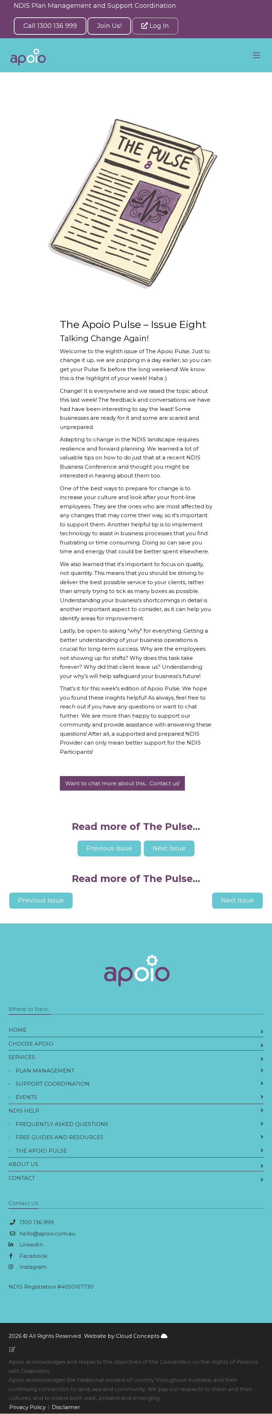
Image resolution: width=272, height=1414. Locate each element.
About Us (23, 1164)
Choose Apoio (30, 1043)
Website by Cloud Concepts (122, 1336)
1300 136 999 (36, 1222)
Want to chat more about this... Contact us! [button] (122, 783)
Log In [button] (158, 26)
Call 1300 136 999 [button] (50, 26)
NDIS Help (23, 1110)
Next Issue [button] (169, 848)
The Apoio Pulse (41, 1150)
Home (17, 1029)
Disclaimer (66, 1407)
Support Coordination (53, 1083)
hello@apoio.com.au (47, 1233)
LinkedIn (30, 1244)
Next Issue (237, 900)
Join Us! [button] (109, 26)
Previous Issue (41, 900)
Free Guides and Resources (59, 1137)
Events (26, 1097)
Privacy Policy (27, 1407)
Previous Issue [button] (109, 848)
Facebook (32, 1255)
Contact (21, 1178)
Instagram (32, 1266)
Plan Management (45, 1070)
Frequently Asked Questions (62, 1124)
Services (21, 1057)
